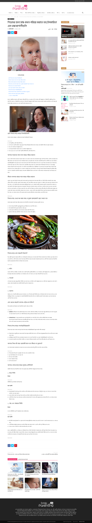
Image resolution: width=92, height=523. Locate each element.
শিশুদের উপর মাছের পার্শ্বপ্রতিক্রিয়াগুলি (15, 89)
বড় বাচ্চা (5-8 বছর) (50, 13)
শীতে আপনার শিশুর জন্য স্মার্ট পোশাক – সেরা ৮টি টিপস (32, 475)
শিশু (21, 13)
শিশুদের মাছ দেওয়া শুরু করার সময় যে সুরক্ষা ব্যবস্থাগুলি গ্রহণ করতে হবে (21, 84)
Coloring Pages (70, 13)
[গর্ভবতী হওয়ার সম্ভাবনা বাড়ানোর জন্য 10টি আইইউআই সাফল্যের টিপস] (64, 47)
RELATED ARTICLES (12, 459)
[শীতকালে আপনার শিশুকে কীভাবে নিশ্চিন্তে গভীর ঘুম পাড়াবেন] (50, 483)
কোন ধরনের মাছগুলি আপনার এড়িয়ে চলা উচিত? (16, 87)
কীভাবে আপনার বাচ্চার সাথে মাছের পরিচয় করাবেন (16, 82)
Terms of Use (75, 521)
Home (9, 17)
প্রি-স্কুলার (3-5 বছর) (40, 13)
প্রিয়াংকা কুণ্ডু (64, 36)
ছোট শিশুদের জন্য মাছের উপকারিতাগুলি (15, 78)
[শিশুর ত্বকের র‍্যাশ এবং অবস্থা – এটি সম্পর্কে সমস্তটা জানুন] (32, 483)
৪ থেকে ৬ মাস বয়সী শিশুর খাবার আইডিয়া (50, 454)
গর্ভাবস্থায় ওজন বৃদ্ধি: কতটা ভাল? (73, 57)
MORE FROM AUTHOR (23, 459)
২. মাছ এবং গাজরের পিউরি (13, 95)
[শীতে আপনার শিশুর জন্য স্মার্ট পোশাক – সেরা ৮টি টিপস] (32, 467)
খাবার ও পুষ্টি (16, 17)
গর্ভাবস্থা (16, 13)
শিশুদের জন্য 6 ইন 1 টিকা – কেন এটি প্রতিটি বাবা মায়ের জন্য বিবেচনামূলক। (15, 475)
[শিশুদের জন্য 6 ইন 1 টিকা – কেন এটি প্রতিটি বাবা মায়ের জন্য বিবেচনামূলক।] (15, 467)
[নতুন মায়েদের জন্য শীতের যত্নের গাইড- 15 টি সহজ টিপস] (64, 112)
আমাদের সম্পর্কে (81, 521)
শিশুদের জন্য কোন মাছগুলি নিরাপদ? (14, 85)
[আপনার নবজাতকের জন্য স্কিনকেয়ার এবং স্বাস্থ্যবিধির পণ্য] (15, 483)
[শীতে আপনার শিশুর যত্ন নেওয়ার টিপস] (50, 467)
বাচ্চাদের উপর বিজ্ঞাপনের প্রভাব (68, 34)
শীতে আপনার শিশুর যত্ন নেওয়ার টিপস (48, 474)
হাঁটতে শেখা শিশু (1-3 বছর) (29, 13)
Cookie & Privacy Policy (67, 521)
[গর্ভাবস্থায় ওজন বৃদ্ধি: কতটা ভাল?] (64, 59)
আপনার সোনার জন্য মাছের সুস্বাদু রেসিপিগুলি (16, 93)
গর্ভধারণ (10, 13)
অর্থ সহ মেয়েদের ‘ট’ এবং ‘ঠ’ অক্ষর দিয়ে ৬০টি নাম (75, 51)
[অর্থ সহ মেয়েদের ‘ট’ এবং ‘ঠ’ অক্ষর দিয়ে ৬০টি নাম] (64, 53)
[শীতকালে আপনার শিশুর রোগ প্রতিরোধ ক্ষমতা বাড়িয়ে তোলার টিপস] (64, 119)
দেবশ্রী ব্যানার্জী (11, 29)
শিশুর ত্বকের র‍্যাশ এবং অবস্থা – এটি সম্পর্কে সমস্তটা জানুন (32, 490)
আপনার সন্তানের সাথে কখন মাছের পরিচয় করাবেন (17, 80)
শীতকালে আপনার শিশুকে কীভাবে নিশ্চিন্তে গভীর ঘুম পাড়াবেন (49, 490)
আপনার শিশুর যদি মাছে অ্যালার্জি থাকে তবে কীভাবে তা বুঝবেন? (19, 91)
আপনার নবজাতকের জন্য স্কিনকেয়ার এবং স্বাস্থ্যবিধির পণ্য (15, 490)
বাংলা (63, 13)
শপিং (58, 13)
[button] (82, 13)
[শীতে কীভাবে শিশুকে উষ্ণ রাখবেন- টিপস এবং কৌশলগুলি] (64, 106)
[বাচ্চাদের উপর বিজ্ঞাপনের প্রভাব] (72, 31)
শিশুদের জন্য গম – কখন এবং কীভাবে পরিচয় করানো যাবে (18, 454)
